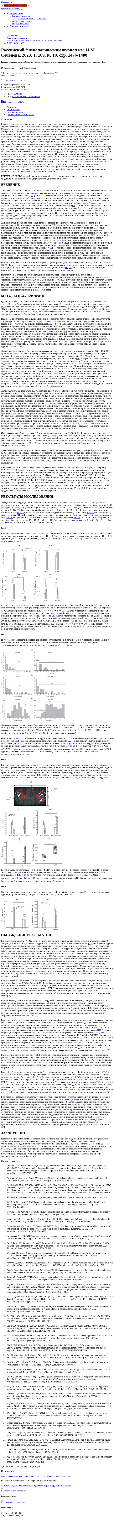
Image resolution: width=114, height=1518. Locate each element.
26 (9, 995)
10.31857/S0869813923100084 (26, 96)
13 (80, 255)
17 (70, 267)
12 (109, 250)
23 (77, 966)
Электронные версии (17, 38)
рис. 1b (20, 512)
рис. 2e (71, 746)
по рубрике (41, 18)
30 (11, 1067)
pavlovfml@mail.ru (17, 80)
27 (12, 995)
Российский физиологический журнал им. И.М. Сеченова (34, 40)
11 (106, 250)
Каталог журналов (21, 16)
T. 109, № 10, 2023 (15, 43)
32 (90, 1117)
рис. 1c (90, 512)
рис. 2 (93, 605)
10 (51, 248)
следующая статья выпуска (14, 1476)
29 (45, 1047)
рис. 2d (16, 743)
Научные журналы (10, 8)
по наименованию (26, 18)
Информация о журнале (30, 1485)
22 (50, 956)
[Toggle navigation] (21, 9)
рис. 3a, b (15, 741)
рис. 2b (51, 616)
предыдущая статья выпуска (40, 1476)
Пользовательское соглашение (13, 1491)
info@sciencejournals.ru (14, 1502)
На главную (6, 2)
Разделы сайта (16, 13)
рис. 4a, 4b (27, 875)
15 (6, 265)
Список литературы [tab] (16, 112)
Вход (9, 5)
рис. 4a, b (58, 881)
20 (46, 956)
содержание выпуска (65, 1476)
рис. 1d (76, 517)
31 (28, 1109)
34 (3, 1127)
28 (11, 1042)
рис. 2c (35, 618)
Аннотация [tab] (12, 107)
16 (67, 267)
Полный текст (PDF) (14, 102)
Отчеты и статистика (19, 26)
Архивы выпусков (21, 21)
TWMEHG (18, 94)
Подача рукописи (20, 23)
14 (3, 265)
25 (50, 988)
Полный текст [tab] (13, 109)
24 (47, 985)
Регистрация (21, 5)
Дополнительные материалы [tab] (20, 114)
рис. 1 (86, 510)
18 (78, 358)
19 (91, 403)
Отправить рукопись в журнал (56, 1485)
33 (32, 1124)
